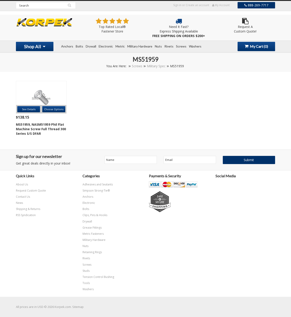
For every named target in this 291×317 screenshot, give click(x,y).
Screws (181, 46)
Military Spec (156, 66)
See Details (28, 109)
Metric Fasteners (93, 234)
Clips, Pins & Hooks (95, 215)
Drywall (91, 46)
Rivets (168, 46)
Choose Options (53, 109)
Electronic (106, 46)
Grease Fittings (92, 228)
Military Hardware (139, 46)
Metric (120, 46)
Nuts (158, 46)
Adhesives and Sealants (98, 184)
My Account (222, 5)
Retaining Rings (92, 252)
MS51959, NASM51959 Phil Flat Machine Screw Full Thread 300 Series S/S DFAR (41, 129)
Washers (195, 46)
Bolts (79, 46)
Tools (86, 283)
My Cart (258, 46)
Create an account (197, 5)
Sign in (177, 5)
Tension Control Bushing (98, 277)
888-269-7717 (257, 5)
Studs (86, 271)
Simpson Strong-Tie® (96, 190)
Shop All (33, 46)
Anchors (67, 46)
